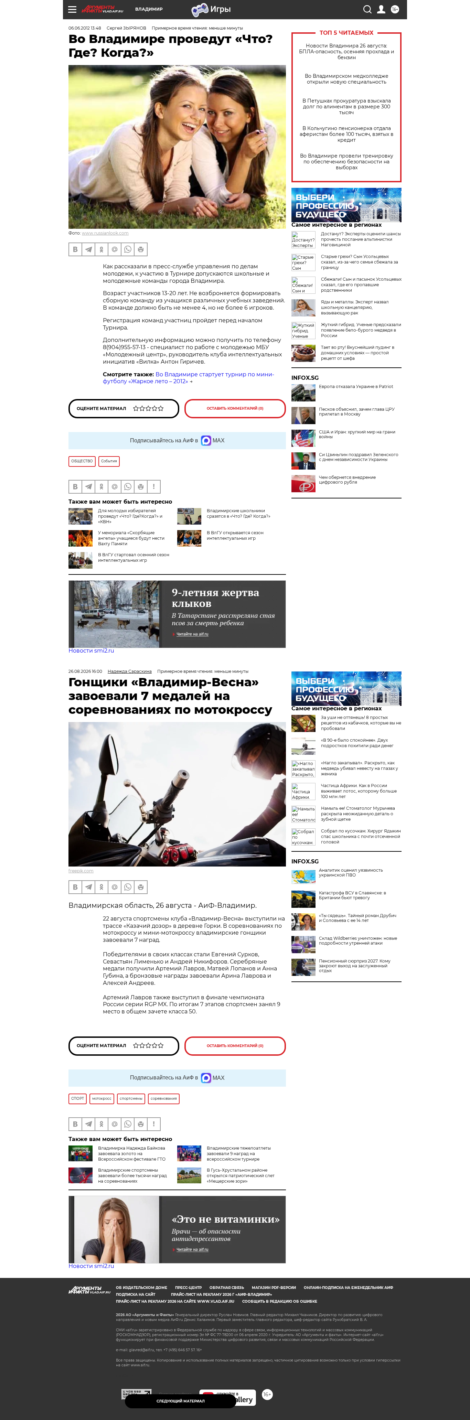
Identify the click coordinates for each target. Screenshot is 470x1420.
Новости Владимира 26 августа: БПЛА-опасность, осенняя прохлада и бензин (346, 52)
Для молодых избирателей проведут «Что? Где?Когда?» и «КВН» (130, 516)
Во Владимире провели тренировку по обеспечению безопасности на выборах (346, 162)
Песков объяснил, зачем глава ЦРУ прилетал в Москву (357, 412)
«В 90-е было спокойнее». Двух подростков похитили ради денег (357, 743)
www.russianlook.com (105, 233)
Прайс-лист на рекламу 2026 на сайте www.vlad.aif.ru (175, 1301)
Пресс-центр (188, 1287)
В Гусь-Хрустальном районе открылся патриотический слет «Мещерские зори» (241, 1176)
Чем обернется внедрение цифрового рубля (347, 480)
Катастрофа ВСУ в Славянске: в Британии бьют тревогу (352, 895)
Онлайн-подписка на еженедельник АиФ (348, 1287)
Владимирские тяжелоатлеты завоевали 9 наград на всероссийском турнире (239, 1153)
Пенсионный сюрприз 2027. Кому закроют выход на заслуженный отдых (355, 966)
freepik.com (81, 870)
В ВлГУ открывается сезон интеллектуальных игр (235, 535)
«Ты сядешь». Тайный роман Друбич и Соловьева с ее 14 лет (357, 918)
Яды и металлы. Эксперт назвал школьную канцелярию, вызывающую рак (355, 307)
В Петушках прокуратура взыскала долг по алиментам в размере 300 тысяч (346, 107)
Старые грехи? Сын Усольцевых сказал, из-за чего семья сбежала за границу (359, 262)
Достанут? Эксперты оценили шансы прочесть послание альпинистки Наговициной (361, 239)
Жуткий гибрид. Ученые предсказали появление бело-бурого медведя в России (361, 330)
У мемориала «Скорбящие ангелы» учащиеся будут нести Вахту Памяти (131, 538)
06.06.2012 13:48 (84, 28)
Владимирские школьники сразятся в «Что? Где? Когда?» (238, 513)
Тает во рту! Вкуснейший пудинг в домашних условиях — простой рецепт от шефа (357, 353)
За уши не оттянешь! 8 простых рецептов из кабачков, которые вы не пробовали (361, 723)
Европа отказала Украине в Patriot (356, 386)
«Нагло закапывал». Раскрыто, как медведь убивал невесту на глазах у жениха (359, 768)
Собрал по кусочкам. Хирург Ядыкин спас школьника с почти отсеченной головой (361, 836)
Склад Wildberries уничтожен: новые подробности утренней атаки (358, 941)
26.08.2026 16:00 (85, 671)
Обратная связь (227, 1287)
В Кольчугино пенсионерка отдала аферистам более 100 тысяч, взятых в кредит (347, 134)
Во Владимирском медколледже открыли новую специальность (346, 79)
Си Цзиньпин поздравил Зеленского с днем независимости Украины (358, 457)
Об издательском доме (141, 1287)
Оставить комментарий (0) (235, 408)
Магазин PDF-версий (274, 1287)
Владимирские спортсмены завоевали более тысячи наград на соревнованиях (132, 1176)
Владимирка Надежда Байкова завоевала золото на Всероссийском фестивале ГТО (131, 1153)
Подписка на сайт (135, 1294)
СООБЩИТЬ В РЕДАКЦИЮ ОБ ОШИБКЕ (279, 1301)
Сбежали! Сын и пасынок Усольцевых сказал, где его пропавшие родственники (361, 285)
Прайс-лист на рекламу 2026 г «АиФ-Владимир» (221, 1294)
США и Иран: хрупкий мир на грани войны (357, 434)
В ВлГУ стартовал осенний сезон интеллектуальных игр (133, 557)
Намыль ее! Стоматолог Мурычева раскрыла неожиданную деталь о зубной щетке (358, 814)
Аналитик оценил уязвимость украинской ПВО (351, 873)
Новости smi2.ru (91, 650)
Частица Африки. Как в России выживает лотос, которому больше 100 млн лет (359, 791)
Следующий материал (181, 1401)
